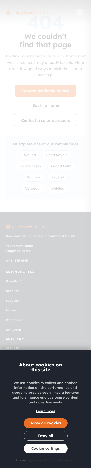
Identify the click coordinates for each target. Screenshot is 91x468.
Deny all (45, 435)
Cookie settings (45, 448)
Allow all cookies (45, 423)
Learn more (45, 411)
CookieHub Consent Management (53, 460)
